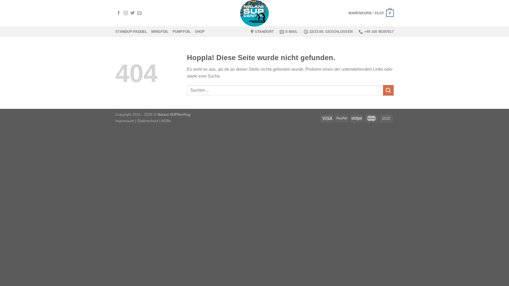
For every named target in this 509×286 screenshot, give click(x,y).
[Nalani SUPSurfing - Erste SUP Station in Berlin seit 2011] (254, 13)
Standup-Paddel (131, 32)
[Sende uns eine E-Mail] (139, 13)
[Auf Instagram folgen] (126, 13)
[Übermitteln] (388, 90)
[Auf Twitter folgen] (132, 13)
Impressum (124, 121)
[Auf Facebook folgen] (119, 13)
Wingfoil (160, 32)
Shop (200, 32)
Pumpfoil (182, 32)
